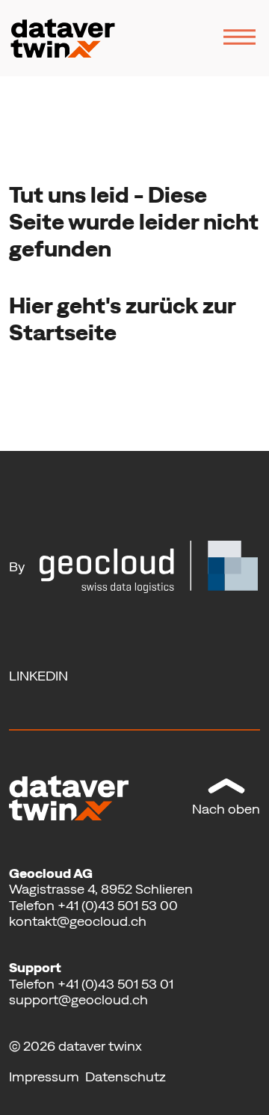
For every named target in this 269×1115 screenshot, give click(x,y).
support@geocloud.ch (78, 999)
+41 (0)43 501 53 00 (118, 905)
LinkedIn (38, 676)
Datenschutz (125, 1076)
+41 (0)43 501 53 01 (115, 984)
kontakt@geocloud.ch (77, 921)
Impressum (45, 1076)
